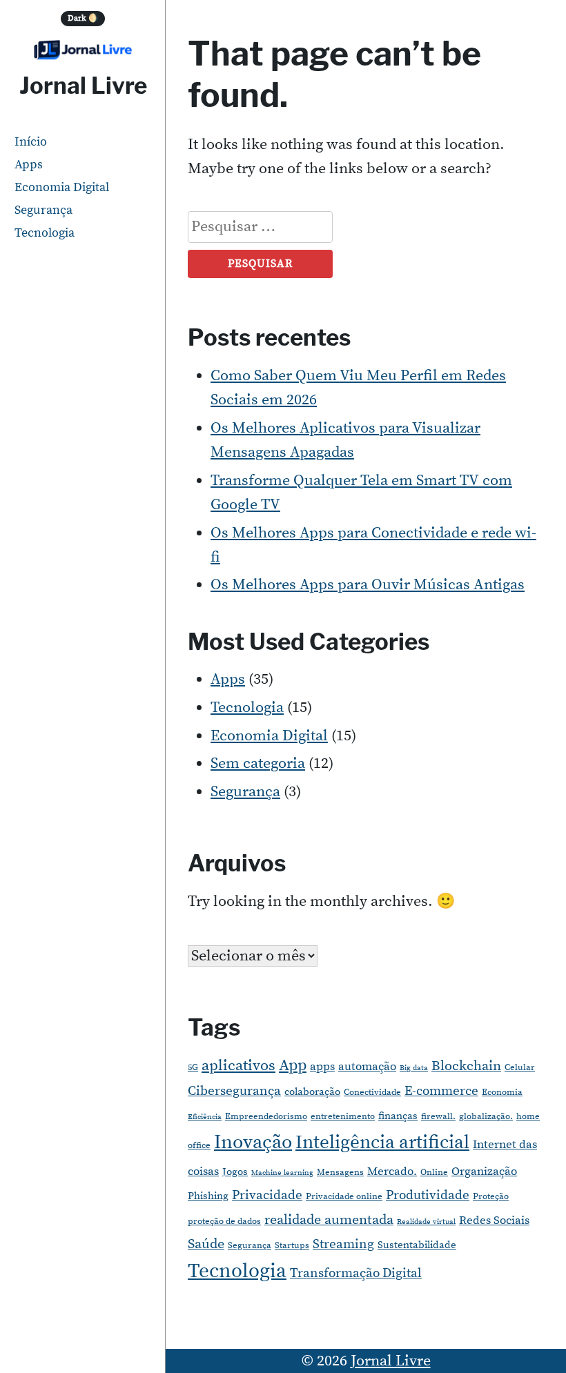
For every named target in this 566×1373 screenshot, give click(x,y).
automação (367, 1066)
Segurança (43, 210)
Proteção (491, 1196)
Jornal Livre (83, 85)
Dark (83, 18)
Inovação (253, 1142)
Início (30, 142)
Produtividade (427, 1195)
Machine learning (282, 1173)
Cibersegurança (234, 1091)
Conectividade (372, 1092)
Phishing (208, 1196)
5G (193, 1067)
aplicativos (238, 1065)
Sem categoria (258, 763)
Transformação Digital (356, 1273)
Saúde (206, 1244)
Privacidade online (344, 1196)
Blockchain (466, 1066)
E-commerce (441, 1091)
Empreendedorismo (266, 1116)
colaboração (312, 1091)
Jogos (235, 1171)
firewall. (438, 1116)
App (292, 1066)
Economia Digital (61, 187)
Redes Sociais (494, 1220)
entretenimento (343, 1116)
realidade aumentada (328, 1220)
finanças (398, 1116)
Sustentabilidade (417, 1245)
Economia (502, 1092)
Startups (292, 1245)
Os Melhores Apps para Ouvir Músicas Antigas (368, 584)
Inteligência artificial (382, 1142)
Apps (28, 164)
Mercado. (392, 1171)
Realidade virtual (426, 1222)
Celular (520, 1067)
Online (434, 1172)
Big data (414, 1068)
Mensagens (340, 1172)
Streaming (343, 1244)
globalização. (486, 1116)
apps (322, 1066)
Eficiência (205, 1117)
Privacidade (267, 1195)
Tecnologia (44, 233)
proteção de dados (224, 1221)
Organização (484, 1171)
